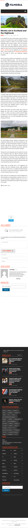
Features (4, 453)
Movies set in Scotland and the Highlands (13, 31)
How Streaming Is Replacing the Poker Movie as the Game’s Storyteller (15, 391)
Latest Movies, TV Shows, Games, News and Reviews (16, 523)
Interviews (11, 402)
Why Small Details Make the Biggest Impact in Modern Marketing (15, 360)
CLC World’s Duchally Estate (20, 51)
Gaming (10, 384)
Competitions (5, 473)
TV (2, 456)
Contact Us (4, 441)
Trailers (15, 453)
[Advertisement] (14, 201)
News (15, 450)
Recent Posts (6, 355)
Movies (2, 35)
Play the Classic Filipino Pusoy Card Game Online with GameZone (15, 370)
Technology (16, 473)
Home (4, 350)
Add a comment (6, 225)
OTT (15, 476)
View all (18, 355)
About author (5, 266)
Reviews (4, 460)
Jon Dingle (14, 35)
